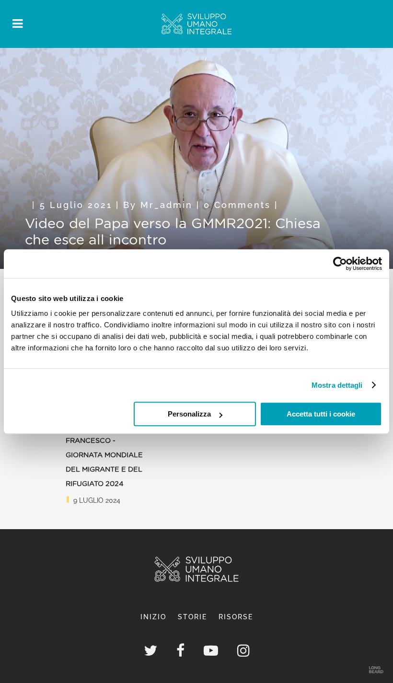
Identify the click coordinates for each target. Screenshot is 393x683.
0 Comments (237, 205)
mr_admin (166, 205)
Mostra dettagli (337, 385)
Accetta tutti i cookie (321, 414)
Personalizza (189, 414)
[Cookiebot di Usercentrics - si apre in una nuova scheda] (340, 263)
